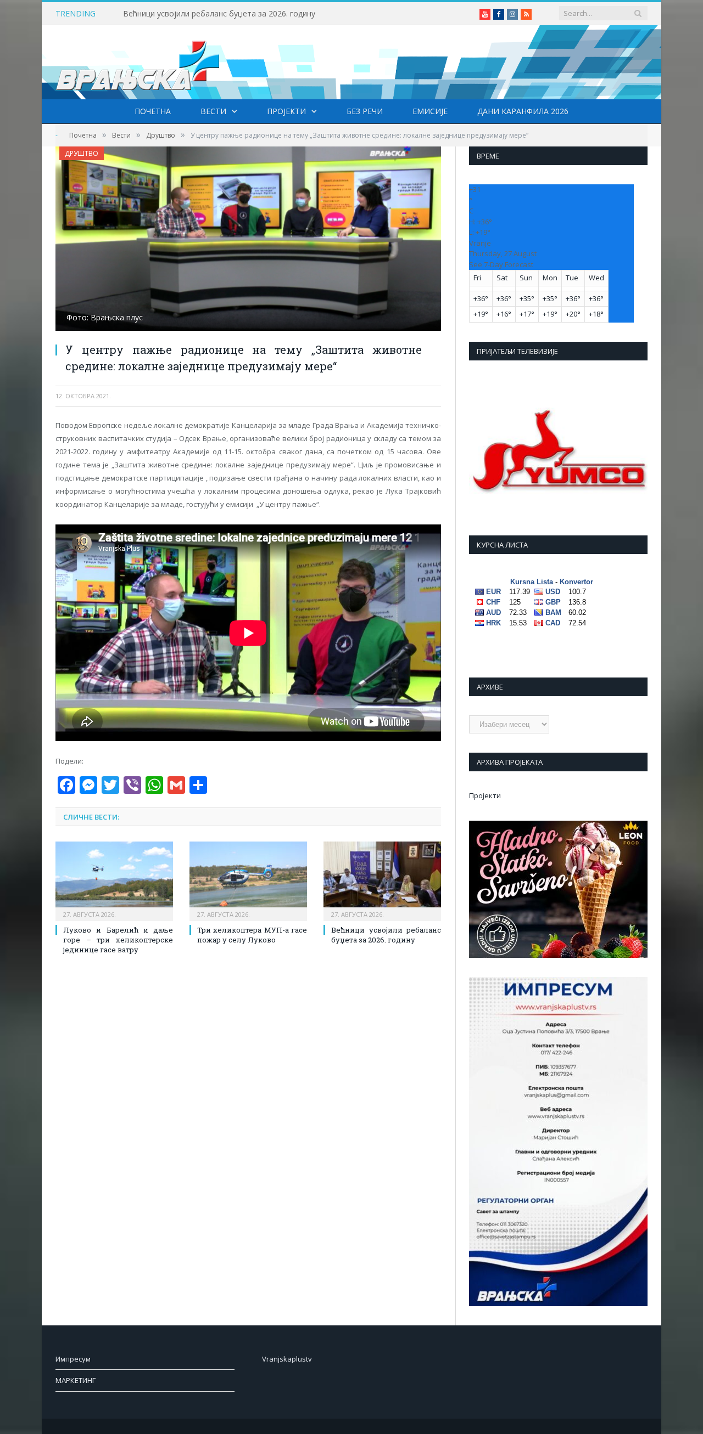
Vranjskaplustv (287, 1359)
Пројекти (286, 111)
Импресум (73, 1359)
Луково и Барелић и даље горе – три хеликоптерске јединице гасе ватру (118, 940)
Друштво (81, 153)
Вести (213, 111)
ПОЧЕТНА (153, 111)
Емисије (430, 111)
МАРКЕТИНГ (75, 1380)
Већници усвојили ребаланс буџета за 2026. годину (219, 14)
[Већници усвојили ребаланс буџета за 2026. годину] (382, 880)
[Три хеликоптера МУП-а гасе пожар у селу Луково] (248, 880)
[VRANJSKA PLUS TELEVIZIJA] (137, 62)
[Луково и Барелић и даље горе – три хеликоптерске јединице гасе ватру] (114, 880)
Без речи (365, 111)
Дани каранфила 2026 (522, 111)
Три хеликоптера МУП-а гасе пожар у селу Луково (252, 935)
